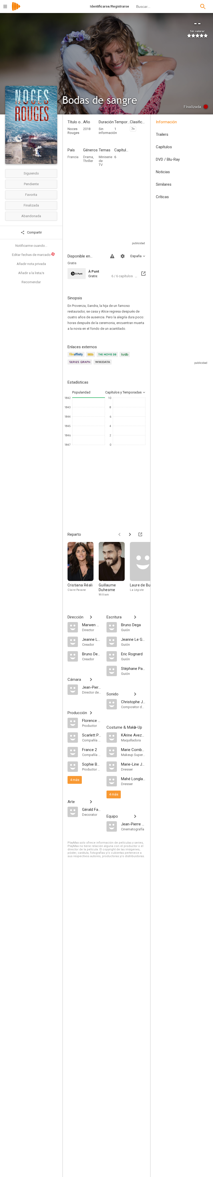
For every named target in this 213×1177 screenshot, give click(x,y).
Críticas (162, 197)
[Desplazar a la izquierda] (119, 534)
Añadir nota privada (31, 264)
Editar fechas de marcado (33, 255)
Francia (73, 157)
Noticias (163, 172)
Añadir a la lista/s (31, 273)
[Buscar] (203, 6)
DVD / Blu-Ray (168, 159)
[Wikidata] (103, 365)
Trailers (162, 134)
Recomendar (31, 282)
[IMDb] (91, 357)
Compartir (34, 232)
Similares (163, 184)
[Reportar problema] (112, 256)
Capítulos (164, 147)
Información (166, 122)
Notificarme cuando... (31, 246)
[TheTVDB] (125, 357)
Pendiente (31, 184)
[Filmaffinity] (77, 357)
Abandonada (31, 216)
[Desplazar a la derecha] (130, 534)
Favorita (31, 195)
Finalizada (31, 205)
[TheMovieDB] (108, 357)
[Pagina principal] (16, 10)
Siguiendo (31, 173)
